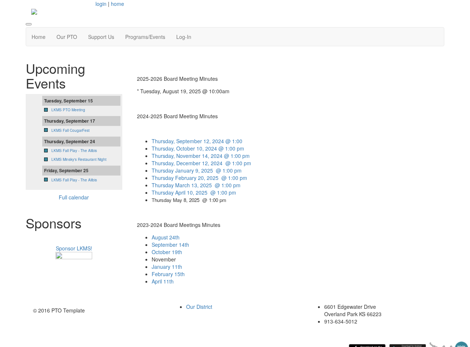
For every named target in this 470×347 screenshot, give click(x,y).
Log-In (183, 36)
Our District (199, 306)
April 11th (163, 281)
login (100, 3)
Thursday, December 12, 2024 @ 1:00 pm (201, 163)
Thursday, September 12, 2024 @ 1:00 (197, 141)
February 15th (168, 274)
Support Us (101, 36)
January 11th (167, 266)
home (117, 3)
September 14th (170, 244)
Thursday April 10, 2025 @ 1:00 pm (194, 192)
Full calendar (74, 197)
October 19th (167, 252)
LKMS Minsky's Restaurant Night (78, 159)
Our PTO (67, 36)
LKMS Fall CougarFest (70, 130)
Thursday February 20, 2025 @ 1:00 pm (199, 177)
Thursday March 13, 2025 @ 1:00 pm (196, 185)
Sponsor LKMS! (74, 248)
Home (39, 36)
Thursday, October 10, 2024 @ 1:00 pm (198, 148)
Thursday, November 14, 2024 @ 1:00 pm (201, 155)
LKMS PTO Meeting (68, 109)
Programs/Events (145, 36)
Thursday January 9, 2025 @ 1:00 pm (197, 170)
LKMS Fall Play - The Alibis (74, 150)
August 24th (166, 237)
